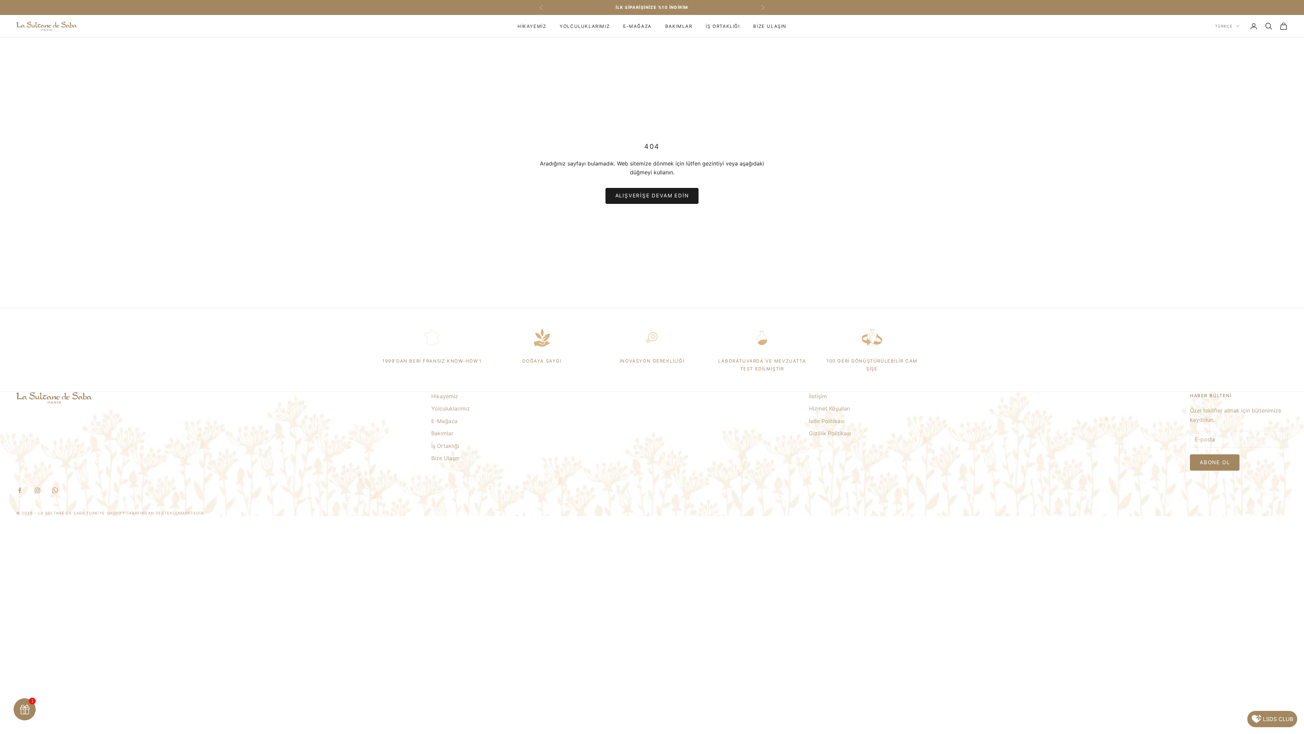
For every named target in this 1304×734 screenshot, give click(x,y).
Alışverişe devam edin (652, 195)
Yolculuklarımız (585, 26)
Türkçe (1224, 26)
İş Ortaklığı (723, 26)
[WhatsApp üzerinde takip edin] (55, 490)
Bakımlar (678, 26)
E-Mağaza (637, 26)
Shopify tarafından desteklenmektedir (155, 513)
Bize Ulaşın (769, 26)
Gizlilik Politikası (830, 433)
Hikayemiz (532, 26)
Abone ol (1215, 462)
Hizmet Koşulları (829, 408)
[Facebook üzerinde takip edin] (19, 490)
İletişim (818, 396)
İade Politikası (827, 421)
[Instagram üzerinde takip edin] (37, 490)
